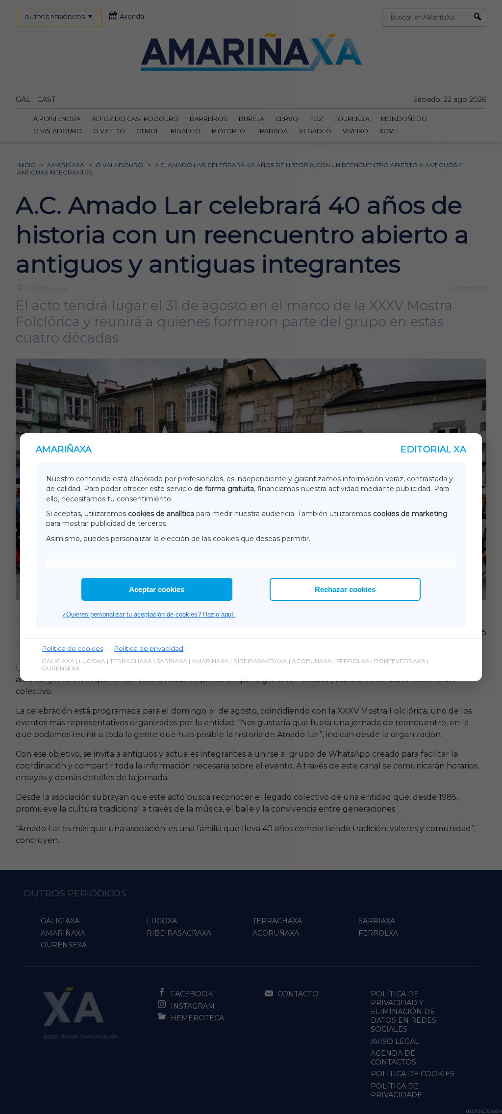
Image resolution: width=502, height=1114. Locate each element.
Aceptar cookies (156, 589)
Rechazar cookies (345, 589)
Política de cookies (72, 648)
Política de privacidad (148, 648)
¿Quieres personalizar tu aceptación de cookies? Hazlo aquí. (148, 614)
